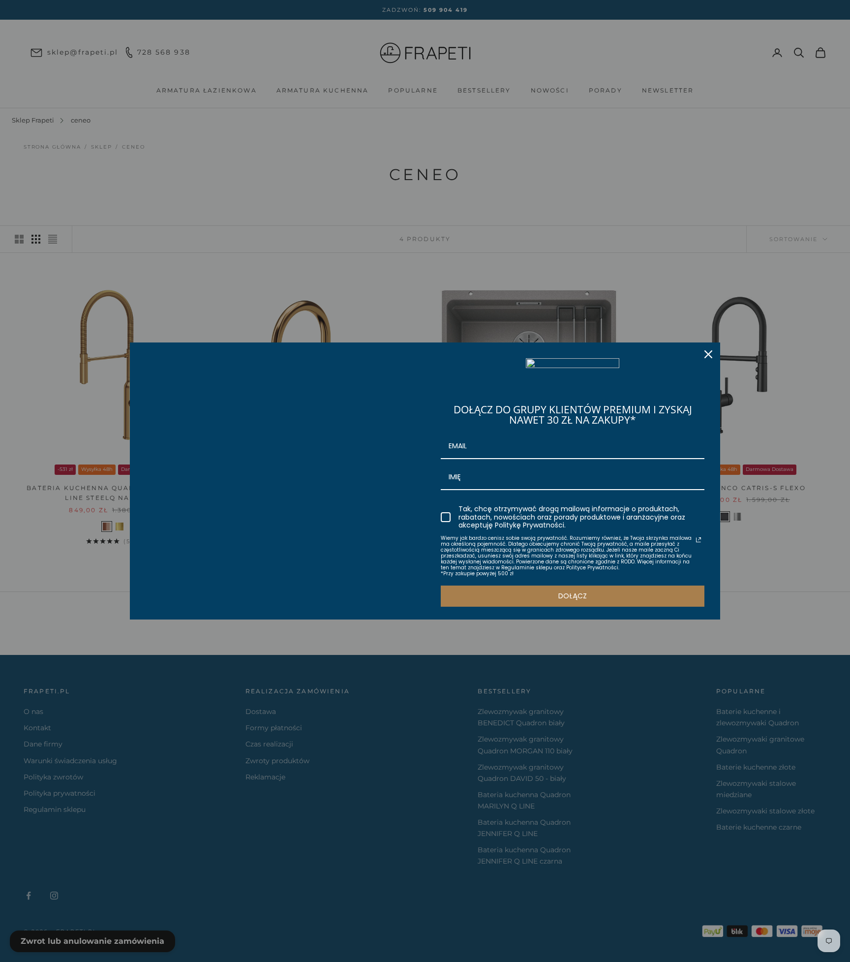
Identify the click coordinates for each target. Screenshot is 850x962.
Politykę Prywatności (529, 525)
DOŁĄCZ (572, 596)
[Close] (708, 354)
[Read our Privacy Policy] (698, 540)
